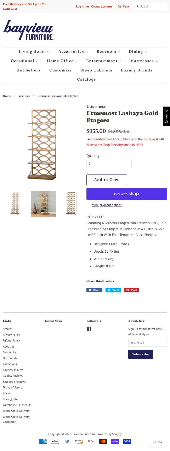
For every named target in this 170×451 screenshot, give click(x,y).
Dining (136, 51)
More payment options (106, 205)
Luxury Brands (136, 70)
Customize (60, 70)
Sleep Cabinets (96, 70)
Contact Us (9, 352)
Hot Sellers (28, 70)
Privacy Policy (11, 335)
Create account (101, 6)
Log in (80, 6)
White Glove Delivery (16, 411)
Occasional (23, 60)
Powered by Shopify (109, 434)
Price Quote (10, 399)
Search (7, 329)
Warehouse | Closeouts (17, 405)
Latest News (53, 321)
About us (8, 346)
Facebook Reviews (14, 381)
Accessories (71, 51)
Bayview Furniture (84, 434)
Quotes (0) (167, 116)
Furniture (23, 95)
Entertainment (102, 60)
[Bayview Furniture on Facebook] (88, 330)
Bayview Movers (13, 370)
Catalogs (86, 79)
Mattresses (142, 60)
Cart (126, 6)
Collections (10, 364)
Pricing (7, 393)
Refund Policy (11, 340)
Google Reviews (13, 375)
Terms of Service (13, 387)
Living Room (33, 51)
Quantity (93, 155)
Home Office (61, 60)
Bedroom (107, 51)
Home (7, 95)
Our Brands (10, 358)
